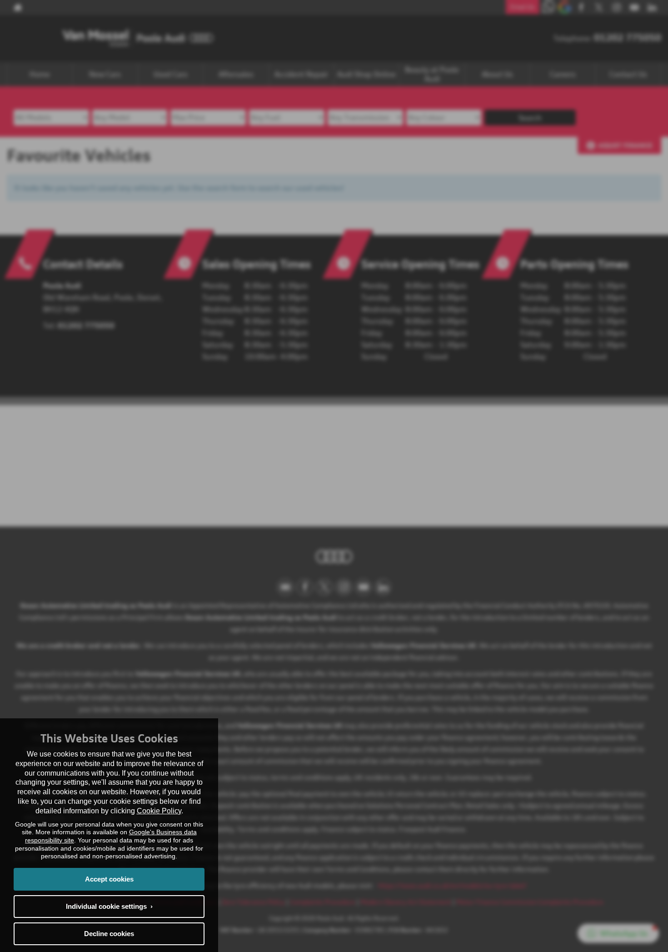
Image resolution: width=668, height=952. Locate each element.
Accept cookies (109, 879)
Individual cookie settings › (109, 906)
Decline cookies (109, 933)
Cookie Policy (159, 811)
